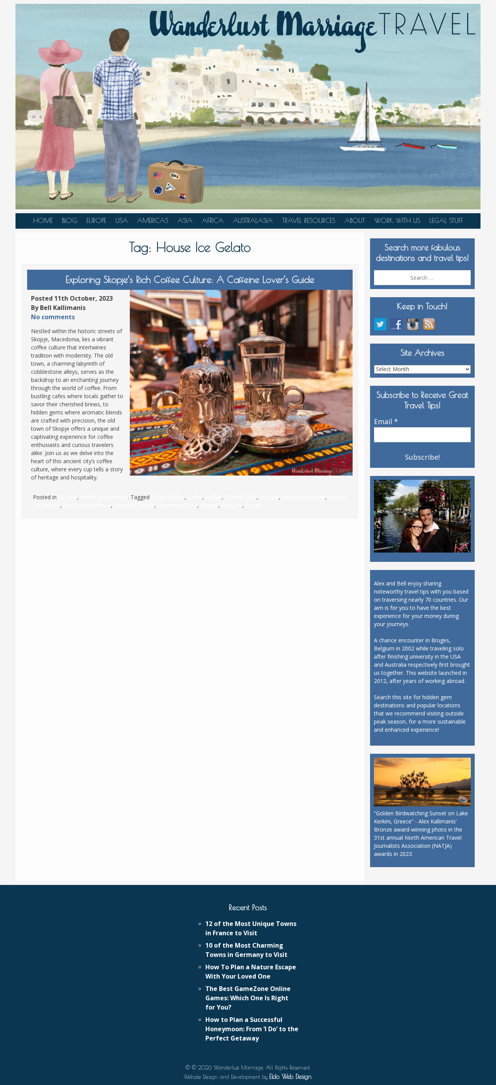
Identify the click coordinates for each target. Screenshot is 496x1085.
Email (386, 422)
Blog (69, 220)
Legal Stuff (446, 220)
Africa (213, 220)
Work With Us (397, 220)
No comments (53, 317)
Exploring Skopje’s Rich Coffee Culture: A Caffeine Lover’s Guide (189, 279)
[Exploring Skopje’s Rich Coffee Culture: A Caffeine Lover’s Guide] (241, 383)
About (354, 220)
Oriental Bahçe (134, 505)
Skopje (209, 505)
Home (43, 220)
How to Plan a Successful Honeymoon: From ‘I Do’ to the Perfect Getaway (251, 1028)
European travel (303, 497)
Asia (185, 220)
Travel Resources (308, 220)
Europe (96, 220)
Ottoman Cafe (177, 505)
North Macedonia (104, 497)
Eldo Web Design (290, 1076)
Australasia (253, 220)
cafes (195, 497)
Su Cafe (231, 505)
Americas (152, 220)
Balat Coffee (167, 497)
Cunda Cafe (241, 497)
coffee (213, 497)
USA (121, 220)
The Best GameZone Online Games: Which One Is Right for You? (248, 997)
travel (253, 505)
